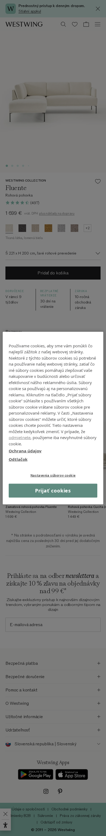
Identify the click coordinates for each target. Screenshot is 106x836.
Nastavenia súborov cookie (53, 475)
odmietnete (20, 437)
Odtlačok (18, 459)
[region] (53, 418)
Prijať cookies (53, 490)
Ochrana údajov (25, 451)
